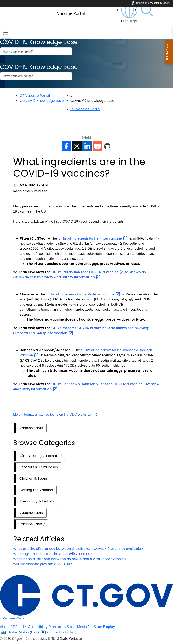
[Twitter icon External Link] (77, 146)
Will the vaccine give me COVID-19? (42, 564)
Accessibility (37, 626)
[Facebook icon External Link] (66, 146)
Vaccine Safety (32, 524)
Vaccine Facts (31, 428)
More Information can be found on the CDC (52, 414)
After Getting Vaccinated (40, 455)
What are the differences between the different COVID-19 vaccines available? (78, 548)
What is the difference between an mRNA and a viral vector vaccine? (70, 558)
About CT (7, 626)
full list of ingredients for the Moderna (80, 294)
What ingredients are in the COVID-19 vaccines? (52, 553)
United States (23, 632)
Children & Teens (33, 478)
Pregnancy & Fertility (36, 501)
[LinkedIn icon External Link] (87, 146)
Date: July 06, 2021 (33, 185)
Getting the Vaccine (36, 489)
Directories (57, 626)
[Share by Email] (97, 146)
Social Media (77, 626)
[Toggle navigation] (6, 34)
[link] (129, 12)
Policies (21, 626)
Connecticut (61, 632)
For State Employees (104, 626)
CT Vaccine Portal (35, 95)
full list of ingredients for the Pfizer (90, 238)
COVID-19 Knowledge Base (42, 100)
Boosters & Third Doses (38, 467)
